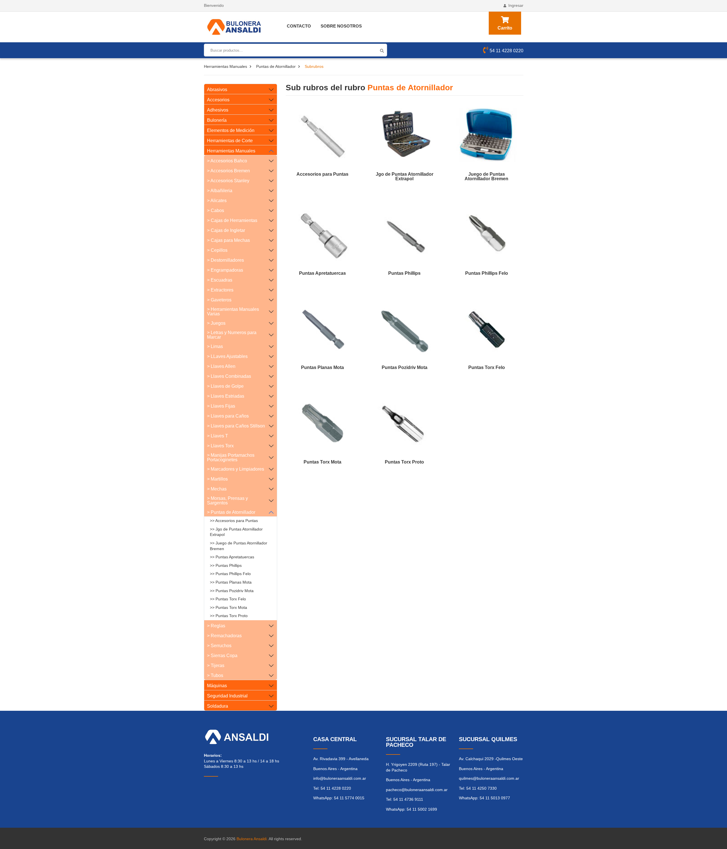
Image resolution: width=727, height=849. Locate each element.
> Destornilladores (225, 260)
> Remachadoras (224, 635)
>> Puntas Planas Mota (231, 582)
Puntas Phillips (404, 273)
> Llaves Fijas (221, 406)
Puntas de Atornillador (276, 66)
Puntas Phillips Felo (486, 273)
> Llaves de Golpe (225, 386)
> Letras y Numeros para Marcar (231, 334)
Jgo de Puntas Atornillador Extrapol (404, 176)
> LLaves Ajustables (227, 356)
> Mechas (217, 489)
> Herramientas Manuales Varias (233, 311)
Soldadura (217, 706)
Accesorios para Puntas (322, 174)
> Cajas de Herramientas (232, 220)
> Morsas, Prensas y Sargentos (227, 500)
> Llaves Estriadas (225, 396)
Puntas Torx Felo (486, 367)
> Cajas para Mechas (228, 240)
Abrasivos (217, 89)
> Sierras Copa (222, 655)
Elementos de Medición (230, 130)
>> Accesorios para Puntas (234, 520)
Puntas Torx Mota (322, 462)
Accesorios (218, 99)
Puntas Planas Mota (322, 367)
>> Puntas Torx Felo (228, 599)
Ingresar (515, 5)
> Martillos (217, 479)
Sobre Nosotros (341, 26)
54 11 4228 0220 (506, 50)
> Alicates (217, 200)
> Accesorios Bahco (227, 160)
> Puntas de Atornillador (231, 512)
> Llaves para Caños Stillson (236, 426)
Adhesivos (217, 110)
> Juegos (216, 323)
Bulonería (217, 120)
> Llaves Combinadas (229, 376)
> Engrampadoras (225, 270)
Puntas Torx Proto (404, 462)
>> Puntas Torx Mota (228, 607)
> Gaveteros (219, 299)
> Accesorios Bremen (228, 170)
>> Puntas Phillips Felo (230, 573)
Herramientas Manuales (225, 66)
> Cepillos (217, 250)
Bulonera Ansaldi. (252, 839)
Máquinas (217, 685)
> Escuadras (219, 280)
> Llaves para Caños (228, 416)
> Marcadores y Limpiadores (235, 469)
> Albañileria (219, 190)
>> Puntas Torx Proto (229, 615)
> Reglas (216, 625)
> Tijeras (215, 665)
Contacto (299, 26)
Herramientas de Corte (230, 140)
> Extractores (220, 290)
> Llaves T (217, 435)
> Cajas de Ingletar (226, 230)
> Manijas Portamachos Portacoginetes (230, 457)
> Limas (215, 346)
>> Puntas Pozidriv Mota (232, 590)
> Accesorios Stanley (228, 180)
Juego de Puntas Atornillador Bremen (486, 176)
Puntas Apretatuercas (322, 273)
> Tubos (215, 675)
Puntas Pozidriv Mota (404, 367)
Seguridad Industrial (227, 695)
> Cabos (215, 210)
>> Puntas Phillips (226, 565)
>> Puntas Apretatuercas (232, 557)
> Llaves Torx (220, 445)
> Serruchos (219, 645)
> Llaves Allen (221, 366)
